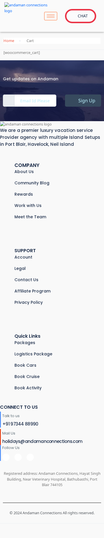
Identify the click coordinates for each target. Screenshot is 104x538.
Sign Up (86, 100)
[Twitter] (18, 457)
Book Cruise (27, 376)
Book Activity (28, 388)
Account (23, 257)
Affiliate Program (32, 291)
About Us (24, 172)
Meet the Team (30, 217)
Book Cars (25, 365)
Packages (24, 343)
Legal (20, 268)
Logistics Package (33, 354)
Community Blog (31, 183)
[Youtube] (30, 457)
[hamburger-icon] (50, 16)
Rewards (23, 194)
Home (8, 40)
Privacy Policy (28, 302)
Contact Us (26, 280)
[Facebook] (6, 457)
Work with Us (28, 205)
